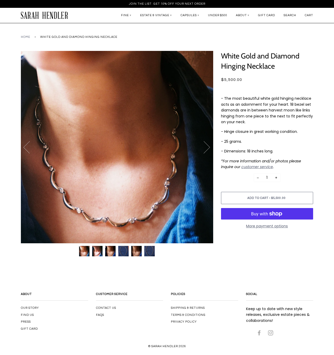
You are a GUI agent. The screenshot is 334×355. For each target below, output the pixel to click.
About (241, 15)
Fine (125, 15)
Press (26, 321)
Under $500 (217, 15)
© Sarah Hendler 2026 (167, 346)
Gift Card (266, 15)
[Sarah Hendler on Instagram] (270, 334)
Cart (309, 15)
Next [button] (203, 147)
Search (290, 15)
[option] (117, 147)
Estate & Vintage (154, 15)
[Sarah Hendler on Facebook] (259, 334)
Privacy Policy (184, 321)
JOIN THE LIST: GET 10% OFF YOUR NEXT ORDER (167, 3)
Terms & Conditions (188, 314)
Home (25, 37)
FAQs (100, 314)
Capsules (189, 15)
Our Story (30, 307)
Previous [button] (30, 147)
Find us (27, 314)
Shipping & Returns (188, 307)
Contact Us (106, 307)
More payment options (267, 226)
